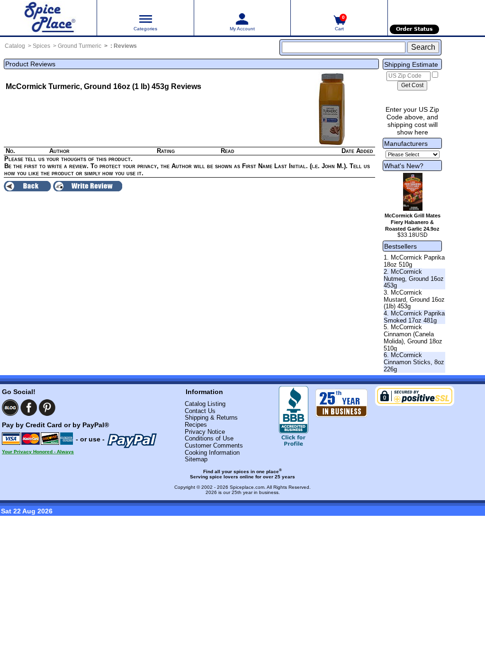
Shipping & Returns (211, 417)
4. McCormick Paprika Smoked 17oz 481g (414, 317)
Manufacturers (406, 143)
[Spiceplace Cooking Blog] (10, 407)
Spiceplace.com (247, 487)
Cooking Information (212, 452)
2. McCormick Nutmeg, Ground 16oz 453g (414, 278)
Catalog (15, 46)
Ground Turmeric (79, 46)
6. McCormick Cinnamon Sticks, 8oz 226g (414, 361)
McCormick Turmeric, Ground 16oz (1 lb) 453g (87, 86)
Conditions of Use (209, 438)
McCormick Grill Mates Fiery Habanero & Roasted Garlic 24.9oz (412, 222)
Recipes (196, 424)
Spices (41, 46)
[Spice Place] (48, 18)
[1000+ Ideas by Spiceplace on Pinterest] (47, 407)
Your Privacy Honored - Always (38, 451)
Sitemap (196, 459)
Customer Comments (214, 445)
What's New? (403, 166)
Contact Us (200, 410)
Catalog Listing (205, 403)
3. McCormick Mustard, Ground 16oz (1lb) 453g (414, 299)
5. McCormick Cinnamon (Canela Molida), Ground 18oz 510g (413, 337)
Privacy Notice (205, 431)
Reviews (125, 46)
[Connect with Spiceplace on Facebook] (28, 407)
